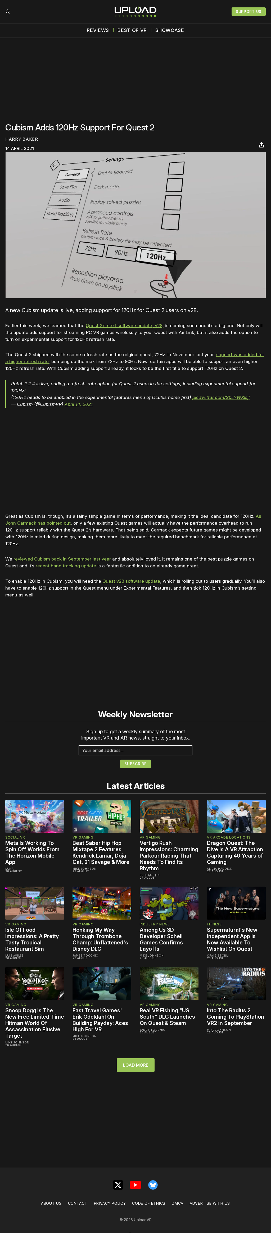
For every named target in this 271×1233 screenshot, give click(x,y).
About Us (51, 1203)
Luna (9, 868)
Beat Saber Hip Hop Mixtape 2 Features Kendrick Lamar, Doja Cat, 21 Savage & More (101, 852)
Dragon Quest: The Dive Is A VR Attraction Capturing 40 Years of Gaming (235, 852)
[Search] (8, 11)
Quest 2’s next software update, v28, (125, 325)
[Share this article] (261, 144)
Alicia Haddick (219, 868)
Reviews (98, 30)
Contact (78, 1203)
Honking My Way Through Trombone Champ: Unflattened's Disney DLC (100, 939)
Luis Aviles (14, 955)
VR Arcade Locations (228, 837)
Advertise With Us (210, 1203)
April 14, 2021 (79, 404)
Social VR (15, 837)
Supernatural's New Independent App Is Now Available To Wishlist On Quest (232, 939)
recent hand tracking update (66, 565)
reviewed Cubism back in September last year (62, 559)
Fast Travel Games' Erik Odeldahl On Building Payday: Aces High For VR (100, 1020)
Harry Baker (21, 139)
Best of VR (132, 30)
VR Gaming (83, 837)
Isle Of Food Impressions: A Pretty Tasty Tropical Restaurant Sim (32, 939)
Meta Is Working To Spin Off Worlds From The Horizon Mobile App (32, 852)
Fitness (214, 924)
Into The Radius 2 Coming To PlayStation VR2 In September (235, 1016)
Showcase (169, 30)
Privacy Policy (110, 1203)
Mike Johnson (84, 868)
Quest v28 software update (131, 581)
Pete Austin (150, 875)
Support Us (248, 11)
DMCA (177, 1203)
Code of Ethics (148, 1203)
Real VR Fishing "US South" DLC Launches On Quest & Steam (167, 1016)
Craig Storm (218, 955)
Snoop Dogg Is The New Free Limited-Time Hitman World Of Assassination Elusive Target (34, 1023)
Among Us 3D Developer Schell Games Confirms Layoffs (161, 939)
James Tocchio (85, 955)
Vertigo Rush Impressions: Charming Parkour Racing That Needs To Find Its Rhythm (169, 856)
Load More (135, 1065)
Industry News (155, 924)
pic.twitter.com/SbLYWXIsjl (221, 397)
